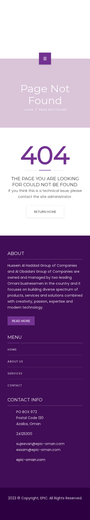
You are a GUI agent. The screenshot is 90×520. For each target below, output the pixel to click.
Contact (15, 385)
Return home (45, 211)
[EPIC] (45, 28)
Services (15, 373)
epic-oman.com (30, 459)
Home (29, 109)
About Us (15, 361)
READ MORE (21, 320)
